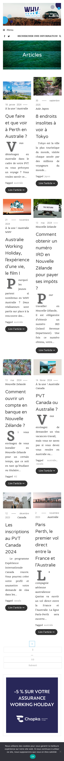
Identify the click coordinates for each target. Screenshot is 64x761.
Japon (45, 108)
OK (32, 756)
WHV (8, 232)
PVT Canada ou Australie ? (47, 402)
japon (47, 176)
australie (18, 183)
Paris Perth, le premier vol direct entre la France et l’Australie (46, 545)
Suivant (33, 665)
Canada (40, 388)
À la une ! (10, 108)
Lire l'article (15, 190)
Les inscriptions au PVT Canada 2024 (17, 538)
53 (32, 659)
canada (39, 464)
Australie (22, 108)
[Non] (60, 751)
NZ (15, 476)
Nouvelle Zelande (46, 226)
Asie (38, 108)
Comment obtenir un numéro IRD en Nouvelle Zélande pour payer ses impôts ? (47, 261)
